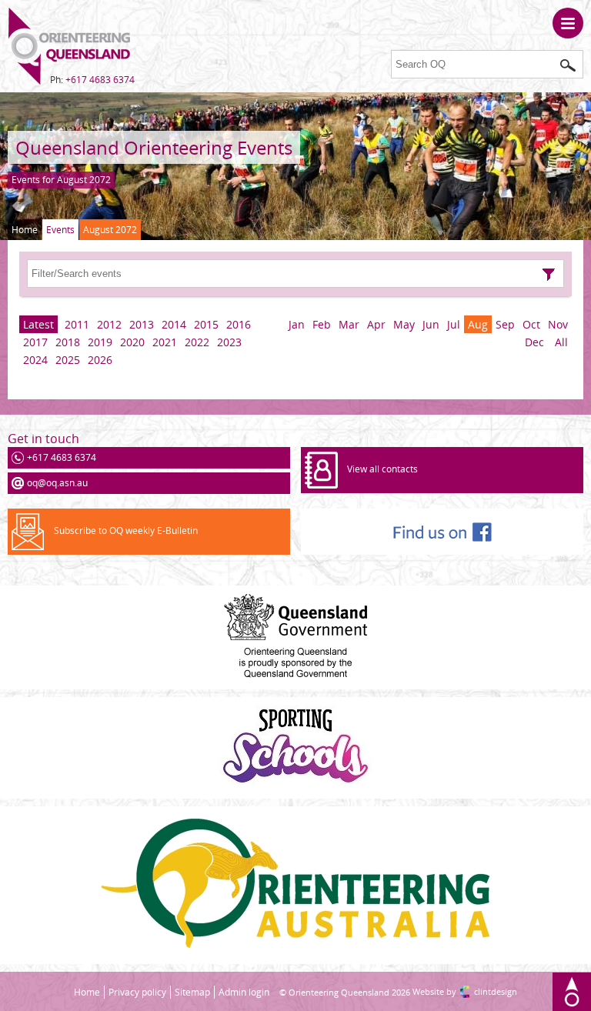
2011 (77, 324)
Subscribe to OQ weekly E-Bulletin (126, 530)
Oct (531, 324)
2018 (67, 342)
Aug (478, 324)
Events (60, 229)
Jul (453, 324)
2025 (67, 359)
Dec (534, 342)
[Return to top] (572, 992)
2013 (141, 324)
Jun (430, 324)
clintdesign (495, 991)
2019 (100, 342)
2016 (238, 324)
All (561, 342)
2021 (164, 342)
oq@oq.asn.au (57, 482)
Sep (505, 324)
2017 (35, 342)
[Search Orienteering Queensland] (568, 65)
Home (25, 229)
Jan (297, 324)
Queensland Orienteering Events (153, 147)
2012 (109, 324)
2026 (100, 359)
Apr (376, 324)
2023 (229, 342)
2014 (174, 324)
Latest (38, 324)
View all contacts (382, 468)
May (404, 324)
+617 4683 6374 (100, 79)
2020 (132, 342)
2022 (197, 342)
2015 (206, 324)
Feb (321, 324)
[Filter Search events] (548, 274)
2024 (35, 359)
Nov (558, 324)
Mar (349, 324)
